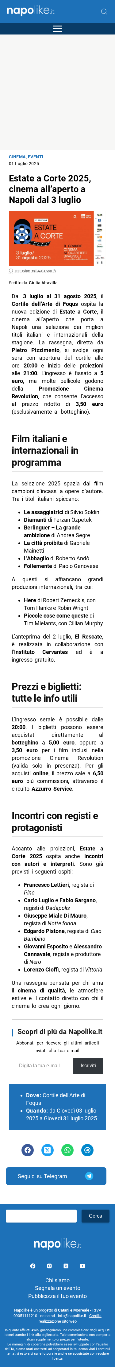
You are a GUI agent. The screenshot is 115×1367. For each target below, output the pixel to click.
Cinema (17, 157)
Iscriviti (88, 1066)
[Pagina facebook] (33, 1267)
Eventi (36, 157)
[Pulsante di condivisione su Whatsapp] (67, 1150)
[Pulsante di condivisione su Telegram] (87, 1150)
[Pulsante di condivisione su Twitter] (47, 1150)
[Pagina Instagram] (50, 1267)
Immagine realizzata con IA (35, 271)
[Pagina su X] (66, 1267)
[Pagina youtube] (82, 1267)
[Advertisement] (57, 92)
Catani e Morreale (74, 1310)
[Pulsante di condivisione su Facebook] (27, 1150)
